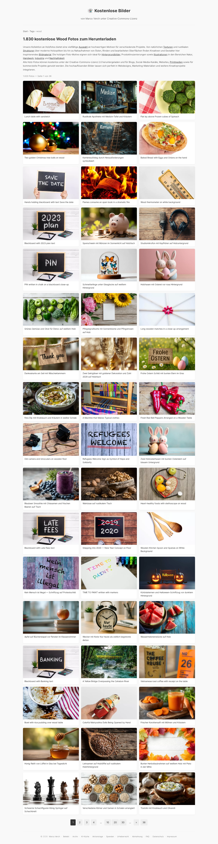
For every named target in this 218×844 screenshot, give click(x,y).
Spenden (110, 836)
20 (115, 822)
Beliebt (66, 836)
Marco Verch (54, 836)
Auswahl (83, 47)
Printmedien (176, 62)
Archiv (75, 836)
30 (122, 822)
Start (25, 31)
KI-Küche (85, 836)
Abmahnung (137, 836)
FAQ (147, 836)
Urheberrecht (123, 836)
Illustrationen (160, 54)
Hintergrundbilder (111, 54)
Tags (32, 31)
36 (144, 822)
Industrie (39, 58)
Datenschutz (158, 836)
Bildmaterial (45, 54)
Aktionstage (97, 836)
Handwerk (28, 58)
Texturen (168, 47)
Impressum (172, 836)
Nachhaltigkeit (56, 58)
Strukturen (28, 50)
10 (107, 822)
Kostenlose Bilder (112, 10)
